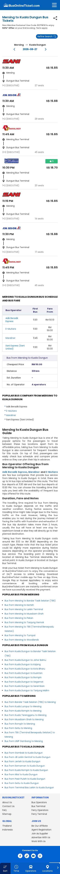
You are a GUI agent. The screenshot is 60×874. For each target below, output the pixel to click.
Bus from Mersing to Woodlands (22, 639)
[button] (5, 868)
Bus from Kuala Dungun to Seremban (25, 686)
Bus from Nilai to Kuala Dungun (21, 774)
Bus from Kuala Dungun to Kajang (23, 664)
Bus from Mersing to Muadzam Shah (24, 613)
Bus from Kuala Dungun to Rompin (23, 677)
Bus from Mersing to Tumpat (20, 635)
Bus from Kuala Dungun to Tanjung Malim (27, 690)
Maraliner (10, 338)
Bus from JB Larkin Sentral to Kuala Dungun (27, 757)
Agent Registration (41, 829)
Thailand (7, 825)
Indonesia (7, 829)
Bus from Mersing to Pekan (19, 618)
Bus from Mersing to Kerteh (19, 605)
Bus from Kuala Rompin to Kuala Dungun (26, 770)
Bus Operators (39, 802)
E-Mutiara (11, 328)
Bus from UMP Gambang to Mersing (24, 741)
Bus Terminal (38, 806)
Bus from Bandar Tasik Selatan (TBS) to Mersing (30, 702)
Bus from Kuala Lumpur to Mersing (23, 706)
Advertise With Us (41, 837)
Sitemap (6, 814)
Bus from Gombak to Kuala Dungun (24, 752)
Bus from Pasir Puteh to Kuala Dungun (25, 778)
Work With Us (39, 841)
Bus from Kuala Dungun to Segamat (24, 681)
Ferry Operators (40, 810)
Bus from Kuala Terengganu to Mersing (25, 715)
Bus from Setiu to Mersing (18, 728)
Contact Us (8, 806)
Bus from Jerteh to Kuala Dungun (22, 761)
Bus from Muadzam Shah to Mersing (24, 719)
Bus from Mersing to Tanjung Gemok (24, 622)
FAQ (4, 810)
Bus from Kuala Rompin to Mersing (23, 710)
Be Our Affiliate (40, 825)
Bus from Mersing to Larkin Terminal (24, 609)
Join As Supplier (40, 833)
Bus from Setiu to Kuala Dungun (22, 783)
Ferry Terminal (39, 814)
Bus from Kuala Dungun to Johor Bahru (25, 660)
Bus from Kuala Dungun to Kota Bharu (25, 668)
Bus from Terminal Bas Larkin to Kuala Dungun (29, 787)
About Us (7, 802)
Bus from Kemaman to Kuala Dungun (25, 765)
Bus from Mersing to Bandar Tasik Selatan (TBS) (30, 600)
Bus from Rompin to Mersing (20, 723)
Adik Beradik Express (14, 472)
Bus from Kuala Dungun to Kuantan (23, 673)
